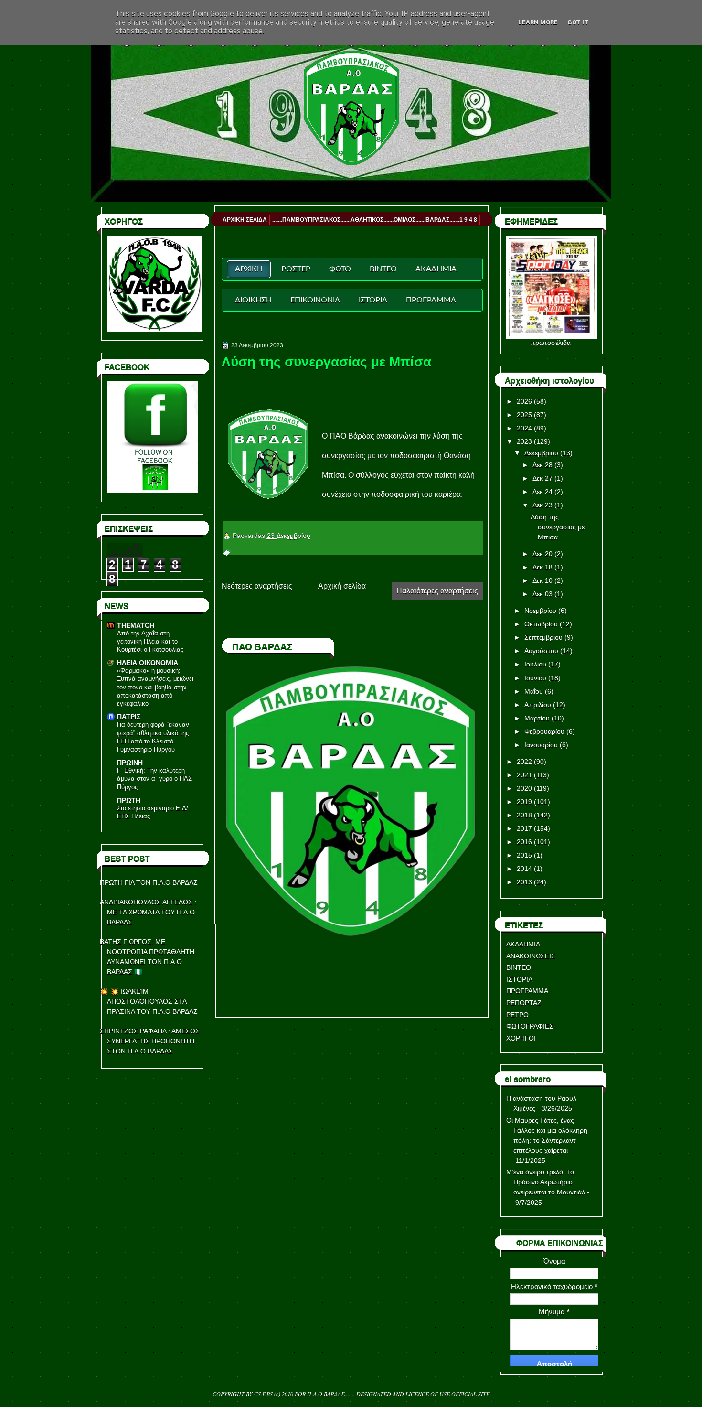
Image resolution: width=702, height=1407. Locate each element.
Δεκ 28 (542, 465)
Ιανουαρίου (541, 745)
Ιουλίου (535, 664)
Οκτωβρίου (541, 624)
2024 (524, 428)
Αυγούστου (541, 651)
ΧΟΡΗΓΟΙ (521, 1038)
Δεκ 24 (542, 491)
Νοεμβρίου (540, 610)
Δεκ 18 (542, 567)
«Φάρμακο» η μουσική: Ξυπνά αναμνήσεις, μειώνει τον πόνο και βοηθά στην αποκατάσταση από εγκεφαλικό (155, 687)
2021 (524, 775)
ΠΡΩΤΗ (128, 800)
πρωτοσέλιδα (551, 342)
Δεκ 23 (542, 505)
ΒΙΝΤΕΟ (518, 967)
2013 (524, 882)
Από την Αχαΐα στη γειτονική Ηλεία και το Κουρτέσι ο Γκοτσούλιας (150, 642)
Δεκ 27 (542, 478)
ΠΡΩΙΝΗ (130, 762)
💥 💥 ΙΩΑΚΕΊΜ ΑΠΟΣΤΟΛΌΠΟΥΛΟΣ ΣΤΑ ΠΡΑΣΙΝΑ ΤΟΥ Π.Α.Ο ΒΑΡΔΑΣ (149, 1001)
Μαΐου (533, 691)
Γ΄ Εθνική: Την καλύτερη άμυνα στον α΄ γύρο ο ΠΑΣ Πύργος (154, 779)
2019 (524, 802)
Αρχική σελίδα (342, 586)
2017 (524, 828)
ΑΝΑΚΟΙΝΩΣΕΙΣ (530, 956)
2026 (524, 401)
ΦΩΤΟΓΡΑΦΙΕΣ (529, 1026)
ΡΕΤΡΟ (517, 1015)
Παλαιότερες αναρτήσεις (437, 591)
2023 (524, 441)
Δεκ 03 (542, 594)
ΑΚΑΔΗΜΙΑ (523, 944)
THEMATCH (135, 625)
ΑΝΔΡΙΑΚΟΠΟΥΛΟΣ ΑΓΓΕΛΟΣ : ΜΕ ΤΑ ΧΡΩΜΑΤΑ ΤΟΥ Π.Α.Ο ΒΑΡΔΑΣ (148, 912)
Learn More (538, 22)
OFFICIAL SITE (470, 1393)
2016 (524, 842)
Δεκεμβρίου (541, 453)
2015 (524, 855)
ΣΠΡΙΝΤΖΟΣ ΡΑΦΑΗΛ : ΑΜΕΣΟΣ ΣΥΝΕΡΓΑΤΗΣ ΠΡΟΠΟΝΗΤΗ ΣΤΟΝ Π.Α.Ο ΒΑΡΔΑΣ (150, 1041)
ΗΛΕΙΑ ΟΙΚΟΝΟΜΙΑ (147, 662)
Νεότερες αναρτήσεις (257, 586)
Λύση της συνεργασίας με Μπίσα (326, 361)
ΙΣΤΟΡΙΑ (519, 979)
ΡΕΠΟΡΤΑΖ (524, 1003)
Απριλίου (537, 705)
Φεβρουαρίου (544, 731)
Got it (578, 22)
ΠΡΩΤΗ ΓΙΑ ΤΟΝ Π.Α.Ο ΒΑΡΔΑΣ (149, 882)
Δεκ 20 (542, 554)
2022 (524, 761)
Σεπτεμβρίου (543, 637)
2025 (524, 415)
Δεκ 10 (542, 580)
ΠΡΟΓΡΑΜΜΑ (527, 991)
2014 (524, 868)
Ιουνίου (535, 678)
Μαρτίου (537, 718)
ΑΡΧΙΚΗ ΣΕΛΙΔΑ (245, 219)
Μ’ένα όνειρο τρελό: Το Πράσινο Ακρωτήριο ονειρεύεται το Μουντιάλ (545, 1182)
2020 (524, 788)
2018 (524, 815)
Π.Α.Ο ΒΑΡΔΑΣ (326, 1393)
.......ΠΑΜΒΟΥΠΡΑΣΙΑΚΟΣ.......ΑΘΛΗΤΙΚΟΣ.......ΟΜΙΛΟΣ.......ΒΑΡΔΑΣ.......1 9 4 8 (374, 219)
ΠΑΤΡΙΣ (128, 716)
